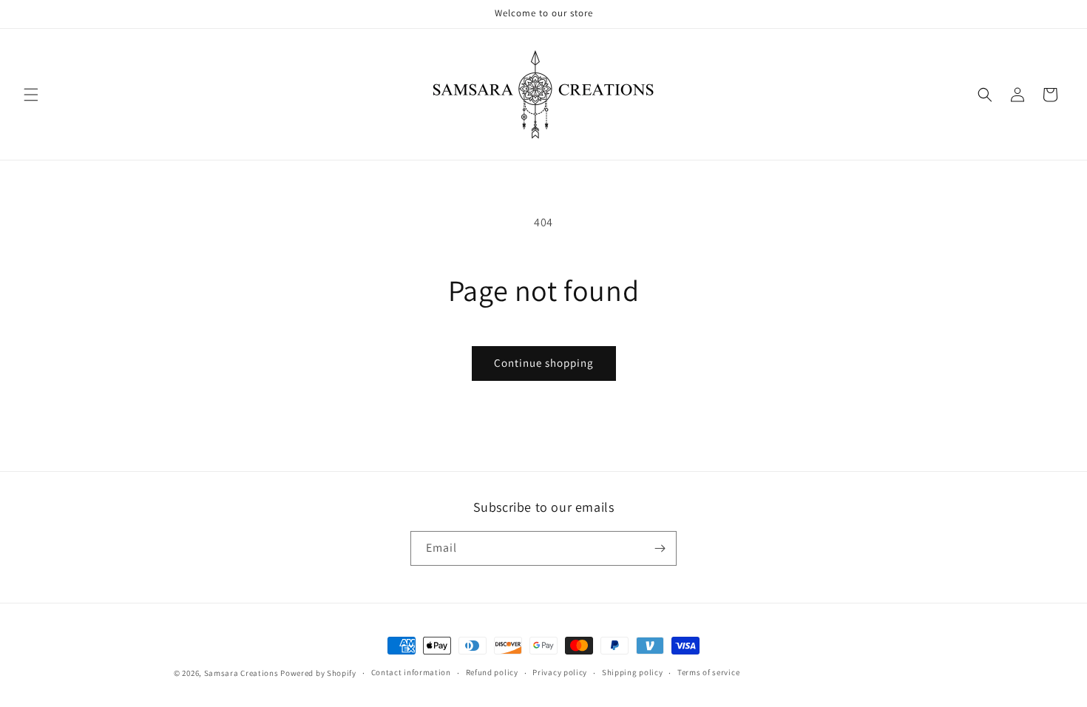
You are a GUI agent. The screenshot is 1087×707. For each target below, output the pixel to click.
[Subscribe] (659, 548)
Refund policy (492, 672)
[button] (31, 94)
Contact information (411, 672)
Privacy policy (559, 672)
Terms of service (708, 672)
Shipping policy (632, 672)
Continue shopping (544, 363)
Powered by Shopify (318, 673)
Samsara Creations (241, 673)
